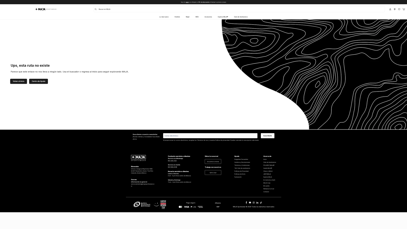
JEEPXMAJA (267, 174)
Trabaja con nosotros (213, 167)
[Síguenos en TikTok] (261, 203)
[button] (213, 161)
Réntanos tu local (268, 189)
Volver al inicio (18, 81)
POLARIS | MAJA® (268, 165)
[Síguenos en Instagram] (253, 203)
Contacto (266, 192)
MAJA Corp (266, 183)
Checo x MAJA (267, 171)
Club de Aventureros (241, 17)
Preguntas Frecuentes (241, 159)
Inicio (265, 159)
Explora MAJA (267, 177)
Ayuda (236, 156)
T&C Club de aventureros (242, 168)
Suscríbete (267, 136)
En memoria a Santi (269, 180)
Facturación (238, 177)
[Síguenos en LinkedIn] (257, 203)
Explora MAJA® (223, 17)
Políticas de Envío (239, 174)
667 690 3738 (172, 167)
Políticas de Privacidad (241, 171)
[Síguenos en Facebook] (246, 202)
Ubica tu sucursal (211, 156)
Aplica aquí (213, 172)
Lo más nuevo (164, 17)
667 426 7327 (172, 160)
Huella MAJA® (267, 168)
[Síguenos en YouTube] (250, 202)
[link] (242, 168)
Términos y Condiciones (242, 165)
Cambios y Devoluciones (242, 162)
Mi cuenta (266, 186)
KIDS (197, 17)
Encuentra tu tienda (213, 161)
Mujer (188, 17)
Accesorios (208, 17)
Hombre (177, 17)
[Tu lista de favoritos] (399, 9)
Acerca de (267, 156)
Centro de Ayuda (38, 81)
